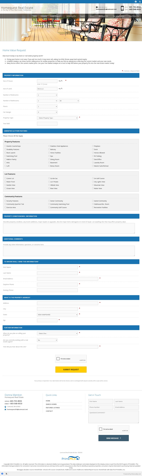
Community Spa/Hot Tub (15, 204)
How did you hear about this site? (14, 347)
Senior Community (56, 201)
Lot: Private (54, 182)
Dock (96, 149)
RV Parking (97, 156)
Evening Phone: (8, 290)
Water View (98, 188)
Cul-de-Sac (54, 178)
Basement (53, 163)
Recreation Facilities (101, 207)
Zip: (4, 320)
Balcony (53, 149)
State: (5, 315)
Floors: (5, 106)
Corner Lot (10, 178)
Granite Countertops (14, 146)
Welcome (44, 16)
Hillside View (54, 185)
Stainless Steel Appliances (59, 146)
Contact (49, 411)
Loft (8, 166)
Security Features (12, 201)
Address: (6, 303)
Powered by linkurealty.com (132, 474)
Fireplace (97, 146)
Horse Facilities (55, 153)
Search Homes (51, 404)
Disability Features (13, 149)
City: (4, 309)
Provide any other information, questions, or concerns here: (23, 245)
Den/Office (97, 159)
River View (53, 188)
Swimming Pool (12, 156)
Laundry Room (99, 163)
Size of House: (8, 81)
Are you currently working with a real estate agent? (15, 341)
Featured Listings (53, 408)
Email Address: (8, 279)
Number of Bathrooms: (11, 101)
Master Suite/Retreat (101, 166)
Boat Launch (11, 153)
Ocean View (11, 188)
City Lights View (99, 182)
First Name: (7, 267)
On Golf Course (99, 178)
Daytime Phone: (8, 284)
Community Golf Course (58, 207)
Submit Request (71, 369)
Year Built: (6, 123)
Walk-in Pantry (11, 159)
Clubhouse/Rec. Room (101, 204)
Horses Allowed (99, 153)
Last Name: (7, 273)
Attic (8, 163)
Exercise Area (11, 207)
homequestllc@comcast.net (17, 409)
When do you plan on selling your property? (14, 334)
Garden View (11, 185)
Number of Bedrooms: (11, 95)
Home (35, 16)
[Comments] (113, 422)
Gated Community (100, 201)
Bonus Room (54, 166)
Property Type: (8, 118)
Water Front (11, 182)
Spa (51, 156)
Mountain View (99, 185)
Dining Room (54, 159)
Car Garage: (7, 112)
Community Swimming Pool (59, 204)
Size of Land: (7, 89)
